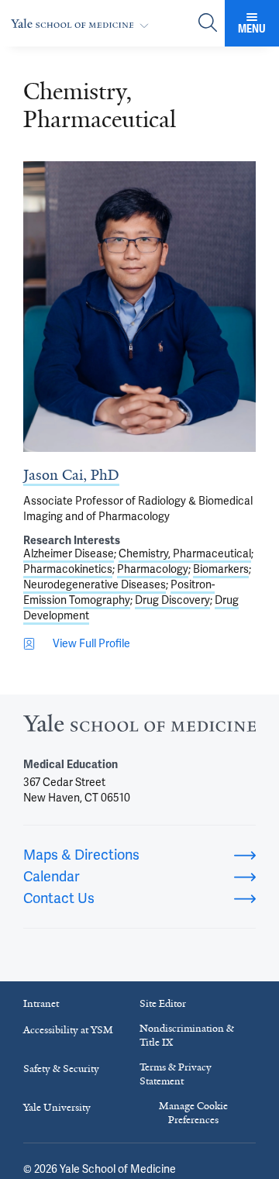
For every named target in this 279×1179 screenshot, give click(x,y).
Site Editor (163, 1003)
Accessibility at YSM (68, 1029)
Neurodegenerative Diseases (94, 584)
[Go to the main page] (83, 23)
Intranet (41, 1003)
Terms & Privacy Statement (176, 1074)
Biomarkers (221, 569)
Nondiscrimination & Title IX (187, 1035)
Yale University (57, 1107)
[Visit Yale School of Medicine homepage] (139, 727)
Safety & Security (61, 1068)
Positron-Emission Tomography (119, 592)
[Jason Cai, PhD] (139, 306)
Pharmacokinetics (67, 569)
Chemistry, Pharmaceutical (185, 553)
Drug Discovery (172, 600)
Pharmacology (152, 569)
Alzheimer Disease (68, 553)
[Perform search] (207, 23)
